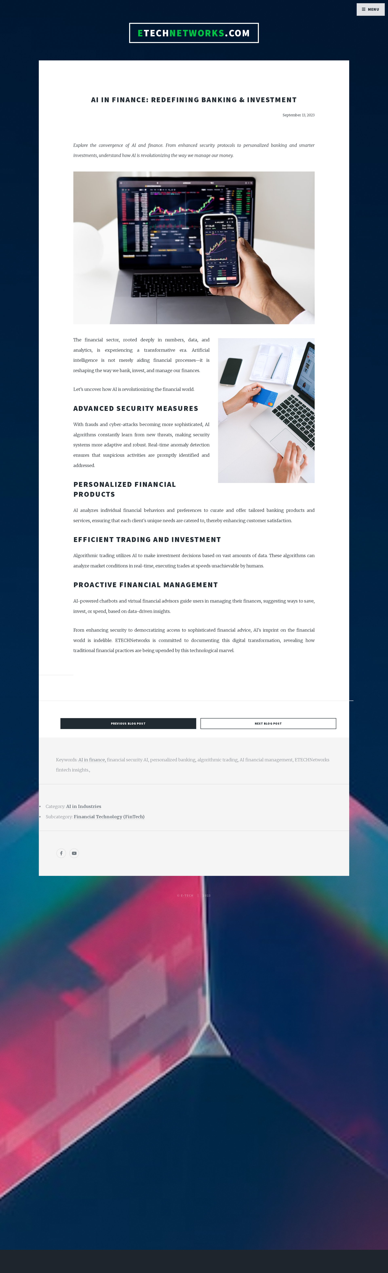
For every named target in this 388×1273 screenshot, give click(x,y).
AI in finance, (92, 760)
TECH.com (194, 33)
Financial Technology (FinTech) (109, 817)
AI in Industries (83, 806)
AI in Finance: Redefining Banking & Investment (194, 99)
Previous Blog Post (128, 723)
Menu (374, 9)
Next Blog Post (268, 723)
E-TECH (187, 895)
